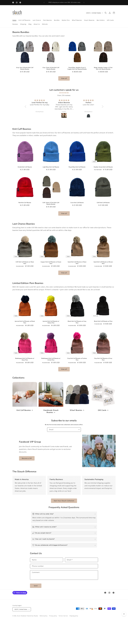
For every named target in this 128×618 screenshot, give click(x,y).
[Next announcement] (84, 2)
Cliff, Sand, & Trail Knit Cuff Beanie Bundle (51, 203)
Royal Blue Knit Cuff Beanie (77, 167)
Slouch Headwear (22, 616)
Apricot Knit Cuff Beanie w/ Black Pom (25, 322)
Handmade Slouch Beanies (50, 411)
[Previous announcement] (44, 2)
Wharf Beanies (76, 410)
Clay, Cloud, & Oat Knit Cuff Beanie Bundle (51, 68)
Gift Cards (102, 410)
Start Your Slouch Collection (64, 501)
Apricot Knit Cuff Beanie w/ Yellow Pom (51, 322)
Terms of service (63, 616)
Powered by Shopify (32, 616)
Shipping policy (74, 616)
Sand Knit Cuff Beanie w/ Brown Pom (103, 262)
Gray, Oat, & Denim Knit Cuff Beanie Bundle (24, 68)
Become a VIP (27, 458)
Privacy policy (53, 616)
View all (64, 78)
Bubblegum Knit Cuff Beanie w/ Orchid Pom (50, 359)
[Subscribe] (79, 429)
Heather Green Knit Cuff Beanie (103, 167)
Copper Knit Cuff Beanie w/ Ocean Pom (51, 262)
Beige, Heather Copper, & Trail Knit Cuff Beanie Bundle (103, 68)
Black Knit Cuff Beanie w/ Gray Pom (77, 322)
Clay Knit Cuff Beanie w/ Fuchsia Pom (77, 359)
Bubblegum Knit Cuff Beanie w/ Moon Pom (24, 359)
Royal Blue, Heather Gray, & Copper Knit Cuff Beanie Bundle (77, 68)
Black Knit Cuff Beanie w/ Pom (103, 321)
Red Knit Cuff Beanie (25, 202)
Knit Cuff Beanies (24, 410)
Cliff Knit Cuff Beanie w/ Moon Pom (25, 262)
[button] (106, 13)
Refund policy (43, 616)
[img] (64, 92)
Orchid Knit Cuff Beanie (25, 167)
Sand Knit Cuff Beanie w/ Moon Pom (77, 262)
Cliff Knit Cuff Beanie (103, 202)
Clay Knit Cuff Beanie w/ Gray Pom (103, 359)
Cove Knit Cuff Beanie (77, 202)
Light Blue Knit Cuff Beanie (51, 167)
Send (35, 586)
